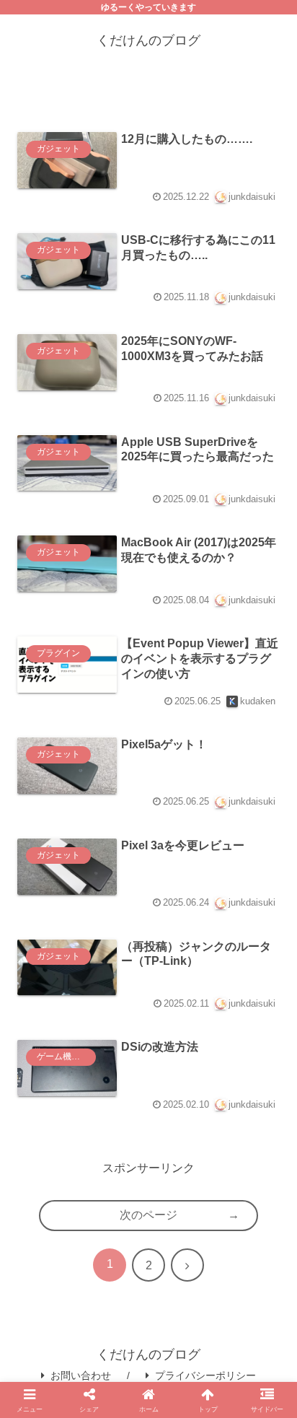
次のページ (148, 1215)
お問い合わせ (80, 1375)
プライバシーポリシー (205, 1375)
